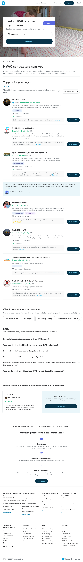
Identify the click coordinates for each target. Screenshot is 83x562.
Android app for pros (49, 543)
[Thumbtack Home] (3, 3)
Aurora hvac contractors (68, 509)
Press (5, 540)
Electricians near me (47, 507)
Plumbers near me (47, 505)
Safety (64, 531)
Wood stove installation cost (12, 503)
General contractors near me (31, 496)
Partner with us (8, 533)
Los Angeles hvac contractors (69, 498)
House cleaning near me (49, 499)
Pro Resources (47, 536)
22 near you (48, 23)
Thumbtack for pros (49, 529)
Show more (7, 512)
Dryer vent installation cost (11, 500)
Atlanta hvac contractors (68, 504)
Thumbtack (6, 62)
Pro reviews (46, 538)
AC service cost (8, 506)
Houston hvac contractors (68, 501)
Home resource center (30, 541)
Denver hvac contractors (68, 507)
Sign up (25, 531)
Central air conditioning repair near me (31, 499)
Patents (64, 538)
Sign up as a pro (47, 531)
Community (46, 534)
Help (63, 529)
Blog (4, 543)
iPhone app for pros (49, 541)
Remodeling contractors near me (31, 507)
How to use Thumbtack (30, 529)
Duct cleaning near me (29, 503)
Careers (5, 538)
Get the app (27, 534)
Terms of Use (66, 534)
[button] (16, 103)
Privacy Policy (66, 536)
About (5, 531)
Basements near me (28, 511)
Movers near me (46, 502)
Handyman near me (47, 496)
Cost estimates (28, 538)
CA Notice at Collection (70, 541)
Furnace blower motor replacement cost (9, 496)
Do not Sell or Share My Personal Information (70, 544)
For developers (8, 536)
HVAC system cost (8, 509)
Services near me (28, 536)
